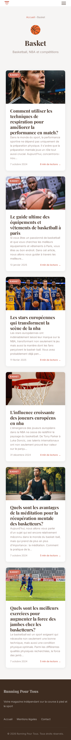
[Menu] (63, 3)
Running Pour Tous (21, 691)
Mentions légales (27, 719)
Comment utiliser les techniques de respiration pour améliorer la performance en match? (34, 121)
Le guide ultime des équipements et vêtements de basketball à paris (35, 225)
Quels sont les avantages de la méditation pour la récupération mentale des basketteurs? (34, 515)
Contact (46, 719)
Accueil (30, 17)
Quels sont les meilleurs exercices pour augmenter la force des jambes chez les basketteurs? (34, 619)
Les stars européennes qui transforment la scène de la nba (32, 322)
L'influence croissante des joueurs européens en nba (33, 417)
